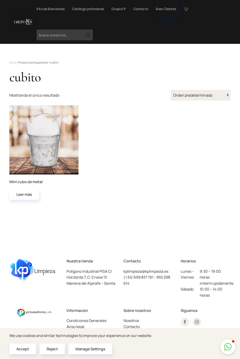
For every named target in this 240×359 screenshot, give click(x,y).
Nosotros (131, 320)
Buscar (88, 35)
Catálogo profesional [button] (88, 9)
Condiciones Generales (86, 320)
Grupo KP (119, 9)
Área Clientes (166, 9)
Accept (22, 348)
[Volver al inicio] (23, 22)
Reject (52, 348)
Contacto (140, 9)
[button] (227, 346)
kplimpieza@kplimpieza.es (146, 271)
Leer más (24, 194)
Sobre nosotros (137, 310)
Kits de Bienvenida (51, 9)
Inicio (12, 62)
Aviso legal (75, 326)
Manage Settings (90, 348)
